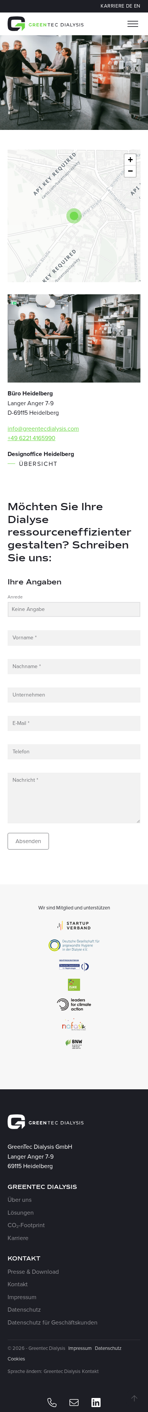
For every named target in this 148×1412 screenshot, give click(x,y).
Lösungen (21, 1212)
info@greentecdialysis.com (43, 428)
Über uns (19, 1199)
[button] (74, 215)
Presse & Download (33, 1271)
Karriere (112, 5)
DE (129, 5)
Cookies (16, 1358)
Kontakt (18, 1284)
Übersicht (38, 463)
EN (137, 5)
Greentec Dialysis (62, 1371)
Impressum (22, 1297)
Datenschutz (24, 1309)
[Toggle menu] (132, 23)
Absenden (28, 841)
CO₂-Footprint (26, 1225)
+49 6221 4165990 (31, 438)
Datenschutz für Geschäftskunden (53, 1322)
